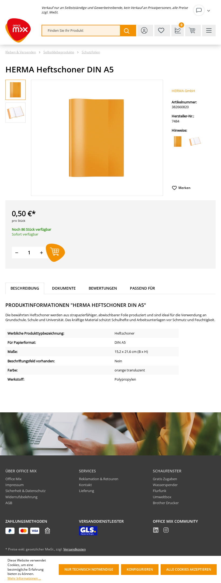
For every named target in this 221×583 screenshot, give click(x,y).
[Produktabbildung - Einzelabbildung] (96, 137)
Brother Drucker (166, 502)
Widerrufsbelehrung (21, 496)
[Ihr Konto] (203, 10)
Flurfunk (159, 490)
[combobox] (81, 30)
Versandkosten (74, 549)
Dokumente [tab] (64, 288)
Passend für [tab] (142, 288)
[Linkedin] (156, 530)
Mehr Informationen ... (24, 578)
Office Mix (13, 478)
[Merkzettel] (162, 30)
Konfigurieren (140, 569)
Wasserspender (165, 484)
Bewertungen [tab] (103, 288)
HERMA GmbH (183, 90)
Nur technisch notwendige (88, 569)
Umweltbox (162, 496)
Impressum (14, 484)
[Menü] (209, 30)
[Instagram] (166, 530)
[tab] (24, 288)
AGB (8, 502)
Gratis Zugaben (165, 478)
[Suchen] (128, 30)
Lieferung (86, 490)
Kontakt (85, 484)
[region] (84, 138)
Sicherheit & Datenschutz (25, 490)
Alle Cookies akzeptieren (188, 569)
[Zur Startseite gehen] (18, 30)
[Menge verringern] (17, 252)
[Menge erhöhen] (41, 252)
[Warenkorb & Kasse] (193, 30)
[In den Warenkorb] (55, 252)
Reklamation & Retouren (98, 478)
